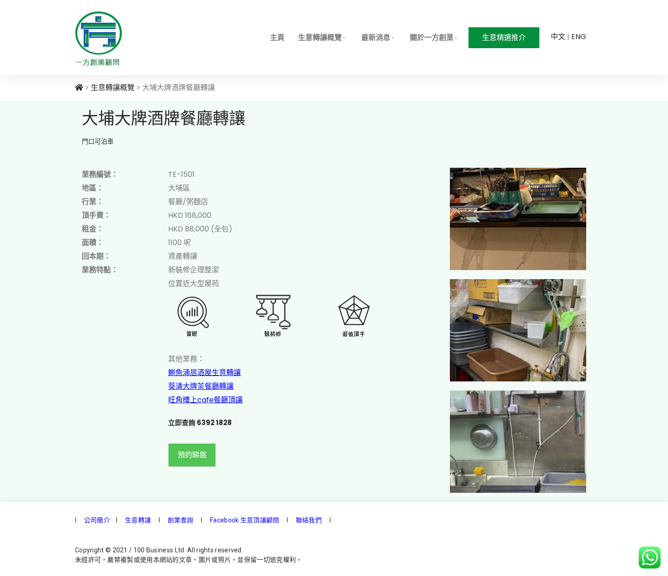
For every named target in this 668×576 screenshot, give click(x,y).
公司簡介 (96, 520)
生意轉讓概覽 (320, 37)
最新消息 (375, 37)
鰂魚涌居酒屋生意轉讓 (204, 372)
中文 (558, 36)
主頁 (277, 37)
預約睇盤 (192, 455)
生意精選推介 (504, 37)
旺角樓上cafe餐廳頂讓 (205, 400)
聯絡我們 (308, 520)
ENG (578, 36)
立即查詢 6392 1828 (200, 422)
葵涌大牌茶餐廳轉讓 (201, 386)
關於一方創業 (432, 37)
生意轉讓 (137, 520)
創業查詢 (180, 520)
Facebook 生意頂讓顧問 (244, 520)
